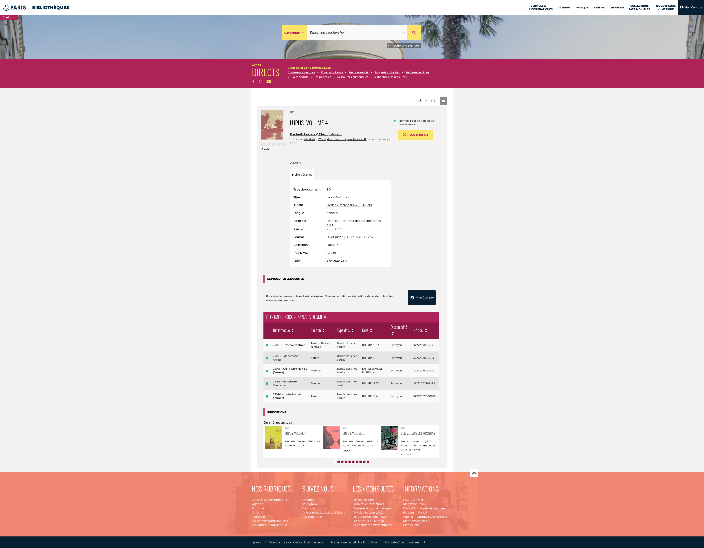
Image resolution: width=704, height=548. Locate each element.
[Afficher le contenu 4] (346, 462)
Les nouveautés (363, 500)
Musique (258, 508)
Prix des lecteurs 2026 (368, 512)
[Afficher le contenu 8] (360, 462)
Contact (417, 500)
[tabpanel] (340, 225)
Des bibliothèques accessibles (424, 508)
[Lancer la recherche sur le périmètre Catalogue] (414, 32)
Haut (474, 473)
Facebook (309, 500)
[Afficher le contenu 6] (353, 462)
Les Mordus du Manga (368, 521)
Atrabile (309, 139)
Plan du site (411, 525)
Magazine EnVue (415, 504)
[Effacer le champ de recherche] (404, 32)
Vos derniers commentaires (372, 525)
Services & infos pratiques (269, 500)
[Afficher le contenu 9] (364, 462)
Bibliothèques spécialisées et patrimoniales (296, 542)
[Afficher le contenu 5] (349, 462)
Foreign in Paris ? (415, 512)
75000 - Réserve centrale (289, 345)
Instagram (309, 504)
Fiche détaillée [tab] (302, 174)
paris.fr (257, 542)
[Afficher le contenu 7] (357, 462)
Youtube (308, 508)
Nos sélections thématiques (372, 508)
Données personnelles (432, 516)
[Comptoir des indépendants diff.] (343, 139)
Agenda (257, 504)
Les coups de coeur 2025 (370, 516)
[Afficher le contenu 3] (342, 462)
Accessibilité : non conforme (402, 542)
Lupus (294, 162)
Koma (405, 454)
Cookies (408, 516)
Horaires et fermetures (368, 504)
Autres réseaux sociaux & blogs (323, 512)
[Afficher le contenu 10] (368, 462)
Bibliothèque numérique (269, 525)
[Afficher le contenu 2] (338, 462)
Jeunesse (258, 516)
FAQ (406, 500)
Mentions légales (415, 521)
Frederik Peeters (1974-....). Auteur (316, 134)
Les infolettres (312, 516)
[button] (691, 7)
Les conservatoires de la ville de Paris (354, 542)
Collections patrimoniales (270, 521)
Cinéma (257, 512)
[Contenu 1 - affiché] (335, 462)
